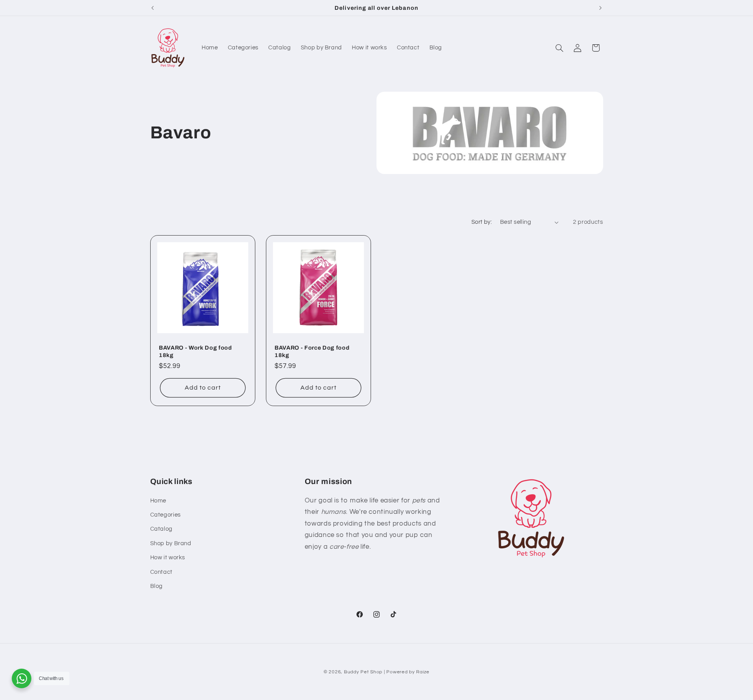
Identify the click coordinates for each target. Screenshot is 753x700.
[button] (559, 48)
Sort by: (481, 222)
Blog (156, 586)
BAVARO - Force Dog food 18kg (312, 351)
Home (158, 501)
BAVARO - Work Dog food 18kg (195, 351)
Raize (422, 672)
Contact (161, 572)
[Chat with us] (21, 678)
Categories (165, 515)
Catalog (161, 529)
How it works (168, 557)
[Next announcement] (600, 8)
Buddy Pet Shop (363, 672)
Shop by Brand (170, 543)
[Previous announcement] (152, 8)
